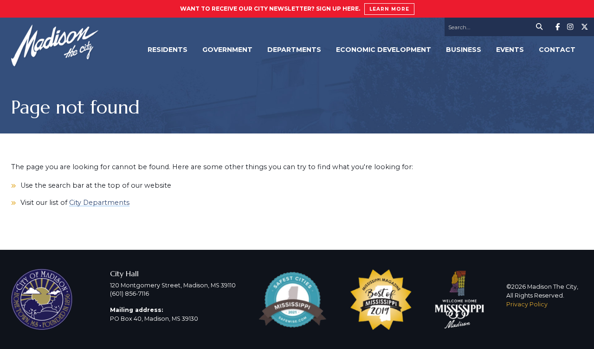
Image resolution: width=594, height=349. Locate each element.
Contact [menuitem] (557, 49)
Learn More (389, 9)
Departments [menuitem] (294, 49)
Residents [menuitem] (167, 49)
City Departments (99, 202)
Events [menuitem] (510, 49)
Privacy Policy (527, 304)
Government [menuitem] (227, 49)
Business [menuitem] (463, 49)
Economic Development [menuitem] (383, 49)
